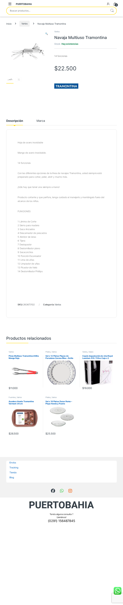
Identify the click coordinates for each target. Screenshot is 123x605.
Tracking (13, 467)
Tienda (12, 472)
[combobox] (57, 10)
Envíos (12, 462)
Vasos (90, 352)
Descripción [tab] (14, 120)
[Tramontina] (66, 86)
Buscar (111, 10)
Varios (24, 23)
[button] (46, 34)
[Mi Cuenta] (108, 4)
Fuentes (12, 397)
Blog (11, 477)
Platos (48, 352)
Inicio (9, 23)
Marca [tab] (41, 120)
